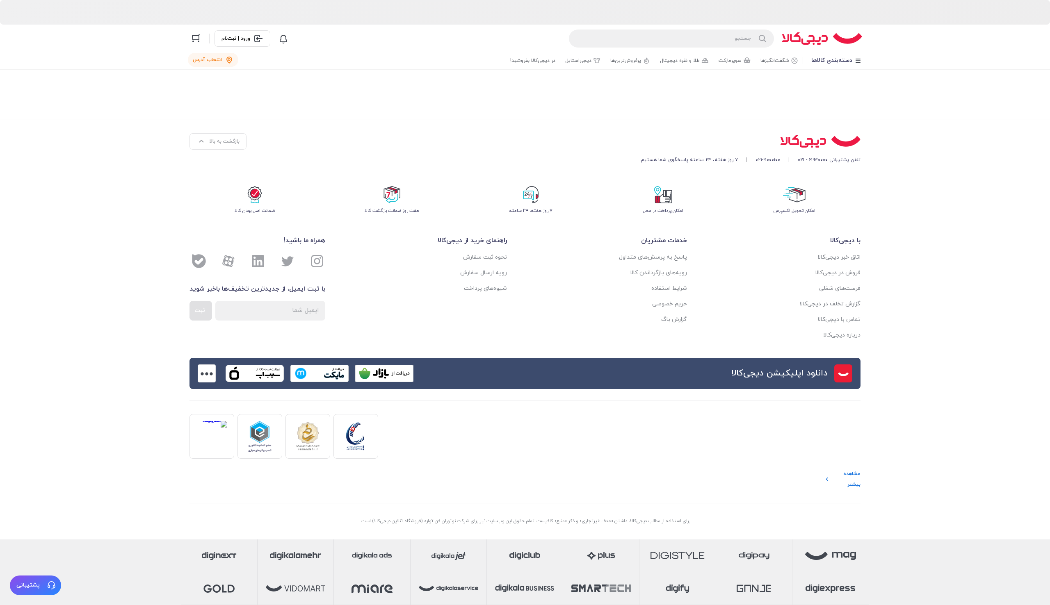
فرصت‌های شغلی (840, 288)
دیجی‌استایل (578, 60)
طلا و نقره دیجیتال (680, 60)
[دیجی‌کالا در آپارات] (228, 261)
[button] (35, 585)
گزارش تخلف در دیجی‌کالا (830, 304)
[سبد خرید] (196, 38)
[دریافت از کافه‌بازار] (384, 373)
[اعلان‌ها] (283, 38)
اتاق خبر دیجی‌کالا (839, 257)
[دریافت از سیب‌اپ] (255, 373)
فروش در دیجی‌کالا (838, 273)
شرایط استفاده (669, 288)
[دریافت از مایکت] (319, 373)
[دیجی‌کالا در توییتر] (287, 261)
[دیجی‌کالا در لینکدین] (258, 261)
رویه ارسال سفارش (483, 273)
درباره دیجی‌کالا (842, 335)
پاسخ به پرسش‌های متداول (653, 257)
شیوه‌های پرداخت (485, 288)
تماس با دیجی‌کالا (839, 319)
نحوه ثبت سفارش (485, 257)
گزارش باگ (674, 319)
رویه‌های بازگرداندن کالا (658, 273)
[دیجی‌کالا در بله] (199, 261)
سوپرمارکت (730, 60)
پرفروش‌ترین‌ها (625, 60)
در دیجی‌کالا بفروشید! (532, 60)
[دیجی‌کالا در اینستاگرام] (317, 261)
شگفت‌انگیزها (774, 60)
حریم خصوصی (669, 304)
